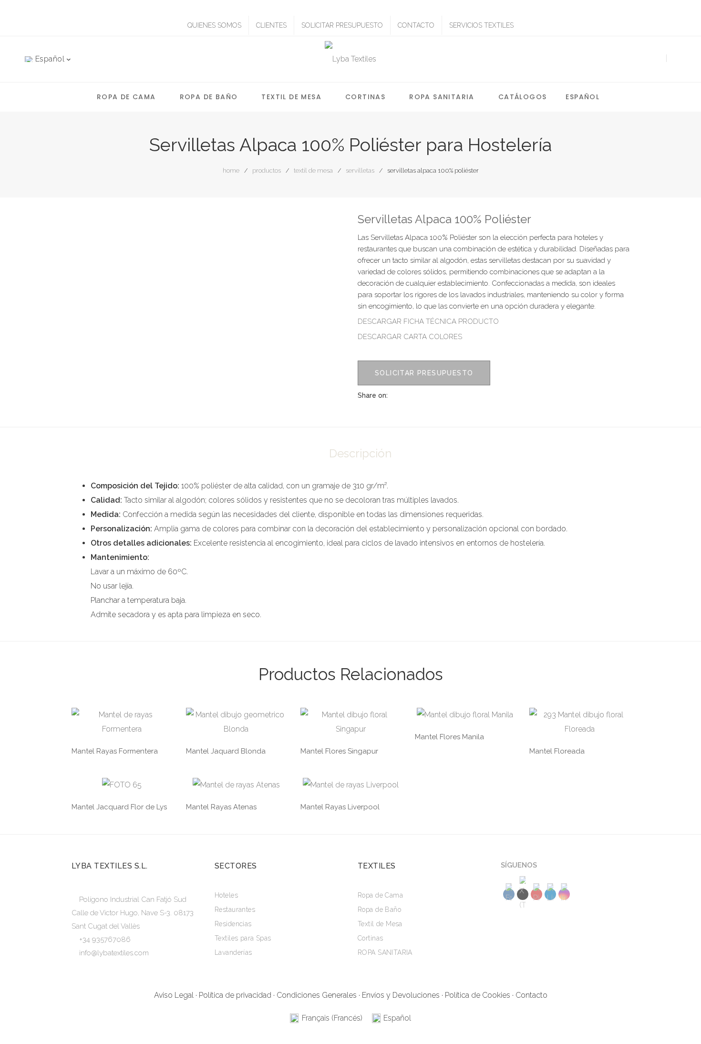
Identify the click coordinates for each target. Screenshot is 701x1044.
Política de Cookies (477, 995)
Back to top (679, 1018)
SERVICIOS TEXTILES (481, 25)
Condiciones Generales (317, 995)
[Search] (654, 59)
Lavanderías (233, 952)
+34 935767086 (105, 939)
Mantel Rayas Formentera (115, 751)
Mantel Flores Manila (449, 737)
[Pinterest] (460, 395)
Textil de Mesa (291, 97)
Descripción (360, 453)
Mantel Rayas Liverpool (340, 807)
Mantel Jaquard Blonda (226, 751)
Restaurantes (235, 909)
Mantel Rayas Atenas (221, 807)
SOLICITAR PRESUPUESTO (342, 25)
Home (231, 170)
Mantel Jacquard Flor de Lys (119, 807)
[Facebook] (426, 395)
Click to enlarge (328, 228)
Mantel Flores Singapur (339, 751)
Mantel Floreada (557, 751)
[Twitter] (443, 395)
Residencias (233, 924)
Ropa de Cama (126, 97)
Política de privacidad (235, 995)
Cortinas (365, 97)
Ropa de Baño (209, 97)
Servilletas (360, 170)
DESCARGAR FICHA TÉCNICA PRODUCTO (428, 321)
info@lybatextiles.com (114, 953)
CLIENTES (271, 25)
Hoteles (226, 895)
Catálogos (522, 97)
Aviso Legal (174, 995)
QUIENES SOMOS (214, 25)
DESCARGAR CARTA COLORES (410, 336)
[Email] (477, 395)
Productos (266, 170)
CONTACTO (416, 25)
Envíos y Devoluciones (401, 995)
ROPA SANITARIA (441, 97)
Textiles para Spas (243, 938)
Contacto (531, 995)
